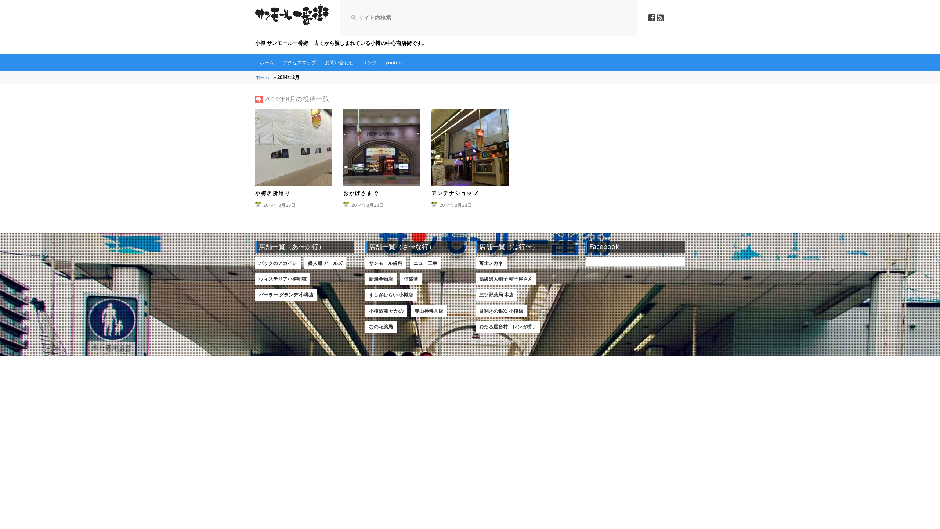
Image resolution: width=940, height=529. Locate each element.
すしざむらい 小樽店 (391, 294)
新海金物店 (381, 279)
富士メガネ (491, 263)
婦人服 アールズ (325, 263)
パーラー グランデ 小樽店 (286, 294)
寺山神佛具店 (429, 310)
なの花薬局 (381, 326)
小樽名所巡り (272, 193)
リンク (369, 62)
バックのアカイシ (278, 263)
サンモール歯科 (385, 263)
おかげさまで (361, 193)
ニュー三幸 (425, 263)
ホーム (267, 62)
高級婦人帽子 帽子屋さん (506, 279)
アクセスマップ (299, 62)
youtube (395, 62)
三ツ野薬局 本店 (496, 294)
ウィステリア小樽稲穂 (283, 279)
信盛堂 (411, 279)
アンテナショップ (454, 193)
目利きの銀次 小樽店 (501, 310)
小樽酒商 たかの (386, 310)
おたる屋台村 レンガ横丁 (507, 326)
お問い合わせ (339, 62)
